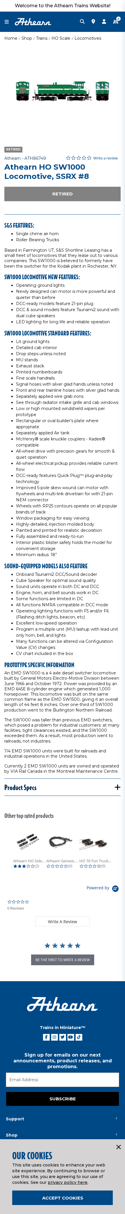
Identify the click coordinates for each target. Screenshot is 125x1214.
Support (15, 1119)
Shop (27, 38)
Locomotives (87, 38)
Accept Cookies (62, 1198)
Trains (41, 38)
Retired (62, 194)
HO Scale (60, 38)
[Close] (118, 1147)
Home (10, 38)
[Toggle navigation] (9, 22)
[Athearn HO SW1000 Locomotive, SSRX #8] (62, 91)
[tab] (62, 921)
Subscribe (62, 1099)
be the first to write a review (62, 959)
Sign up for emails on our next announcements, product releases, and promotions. (62, 1060)
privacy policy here (68, 1182)
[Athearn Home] (33, 21)
